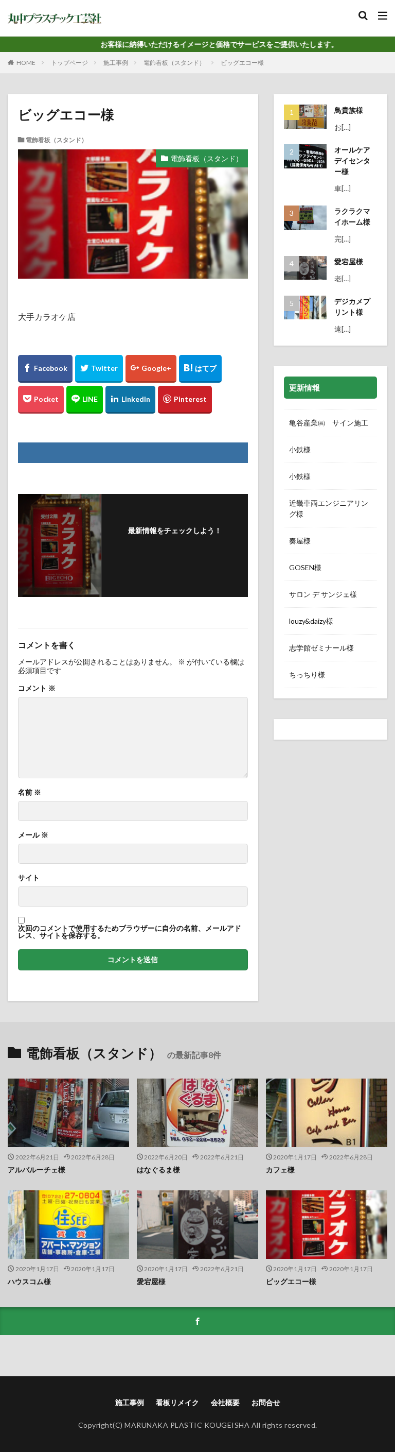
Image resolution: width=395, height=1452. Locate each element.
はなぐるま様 (158, 1169)
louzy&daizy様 (311, 621)
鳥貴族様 (348, 110)
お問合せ (266, 1402)
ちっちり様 (307, 674)
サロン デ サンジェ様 (323, 594)
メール (33, 835)
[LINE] (84, 400)
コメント (37, 688)
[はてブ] (200, 369)
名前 (29, 792)
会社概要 (225, 1402)
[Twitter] (99, 369)
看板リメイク (177, 1402)
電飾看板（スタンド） (174, 62)
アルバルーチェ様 (36, 1169)
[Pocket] (41, 400)
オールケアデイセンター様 (352, 160)
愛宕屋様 (348, 261)
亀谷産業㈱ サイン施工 (330, 422)
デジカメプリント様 (352, 306)
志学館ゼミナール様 (321, 647)
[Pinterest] (185, 400)
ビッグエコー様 (242, 62)
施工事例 (115, 62)
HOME (25, 62)
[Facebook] (45, 369)
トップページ (69, 62)
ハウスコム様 (29, 1281)
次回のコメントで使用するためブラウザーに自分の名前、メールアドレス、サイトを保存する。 (129, 932)
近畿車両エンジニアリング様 (328, 508)
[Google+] (150, 369)
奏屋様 (300, 540)
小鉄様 (300, 449)
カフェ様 (280, 1169)
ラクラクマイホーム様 (352, 216)
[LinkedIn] (130, 400)
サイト (29, 877)
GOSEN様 (305, 567)
